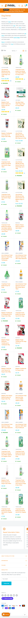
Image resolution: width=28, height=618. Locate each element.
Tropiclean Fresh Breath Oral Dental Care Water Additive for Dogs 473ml (21, 72)
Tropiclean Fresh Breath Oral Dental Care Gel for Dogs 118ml (6, 164)
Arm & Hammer (5, 253)
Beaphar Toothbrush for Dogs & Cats (21, 369)
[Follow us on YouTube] (14, 595)
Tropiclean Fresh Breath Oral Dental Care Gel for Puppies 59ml (6, 511)
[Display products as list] (26, 50)
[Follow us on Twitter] (5, 595)
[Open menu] (2, 5)
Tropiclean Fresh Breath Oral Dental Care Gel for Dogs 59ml (6, 197)
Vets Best (18, 100)
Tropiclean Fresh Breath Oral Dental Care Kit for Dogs (20, 314)
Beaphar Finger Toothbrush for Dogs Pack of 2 (21, 341)
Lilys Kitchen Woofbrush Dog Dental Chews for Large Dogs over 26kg (5, 73)
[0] (25, 6)
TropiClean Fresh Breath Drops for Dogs (5, 285)
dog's (9, 21)
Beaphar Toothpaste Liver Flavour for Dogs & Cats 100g (6, 135)
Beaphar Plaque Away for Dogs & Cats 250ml (20, 226)
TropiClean (18, 67)
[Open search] (19, 6)
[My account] (22, 6)
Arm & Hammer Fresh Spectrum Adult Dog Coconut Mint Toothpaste (6, 258)
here (12, 44)
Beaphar (3, 100)
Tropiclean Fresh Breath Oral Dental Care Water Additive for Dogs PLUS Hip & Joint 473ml (6, 228)
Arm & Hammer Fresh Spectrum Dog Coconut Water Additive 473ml (21, 398)
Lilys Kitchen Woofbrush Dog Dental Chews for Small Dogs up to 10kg (20, 165)
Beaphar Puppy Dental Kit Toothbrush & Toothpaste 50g (5, 342)
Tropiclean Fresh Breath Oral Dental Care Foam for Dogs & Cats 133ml (21, 482)
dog (14, 25)
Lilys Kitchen (4, 67)
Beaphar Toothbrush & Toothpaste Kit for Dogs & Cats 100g (6, 314)
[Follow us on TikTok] (17, 595)
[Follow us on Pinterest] (11, 595)
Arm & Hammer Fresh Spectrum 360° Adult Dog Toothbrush (21, 426)
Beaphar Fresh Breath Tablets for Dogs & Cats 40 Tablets (6, 105)
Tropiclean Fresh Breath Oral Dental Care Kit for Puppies (21, 510)
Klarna (3, 42)
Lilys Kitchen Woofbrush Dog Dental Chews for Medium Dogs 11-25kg (20, 198)
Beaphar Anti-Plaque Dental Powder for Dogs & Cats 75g (6, 397)
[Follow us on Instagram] (8, 595)
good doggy (17, 37)
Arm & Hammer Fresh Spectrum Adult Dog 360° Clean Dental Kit (21, 257)
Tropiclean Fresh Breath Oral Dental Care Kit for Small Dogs (20, 454)
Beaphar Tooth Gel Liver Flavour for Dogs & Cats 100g (6, 370)
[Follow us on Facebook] (2, 595)
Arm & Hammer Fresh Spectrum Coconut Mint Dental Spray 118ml (21, 286)
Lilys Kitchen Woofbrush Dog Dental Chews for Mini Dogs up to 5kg (21, 136)
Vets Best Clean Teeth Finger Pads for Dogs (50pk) (20, 104)
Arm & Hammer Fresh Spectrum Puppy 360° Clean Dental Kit (6, 426)
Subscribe (6, 583)
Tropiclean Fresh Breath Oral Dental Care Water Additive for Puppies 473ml (6, 454)
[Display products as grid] (23, 50)
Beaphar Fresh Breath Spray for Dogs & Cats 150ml (6, 481)
